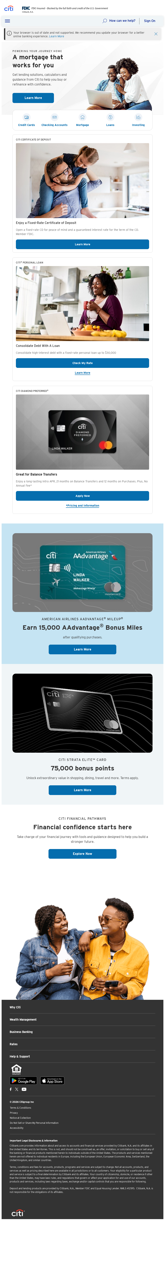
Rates (14, 1044)
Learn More (56, 36)
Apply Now (112, 495)
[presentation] (62, 12)
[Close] (156, 33)
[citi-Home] (9, 9)
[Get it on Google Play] (23, 1081)
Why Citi (15, 1007)
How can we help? (122, 21)
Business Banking (21, 1031)
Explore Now (95, 854)
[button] (7, 21)
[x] (17, 1089)
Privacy (14, 1112)
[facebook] (11, 1089)
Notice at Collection (20, 1117)
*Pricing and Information (107, 505)
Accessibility (16, 1127)
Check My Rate (102, 363)
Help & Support (20, 1056)
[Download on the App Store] (52, 1081)
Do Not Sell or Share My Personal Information (34, 1122)
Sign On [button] (149, 21)
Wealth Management (23, 1019)
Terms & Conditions (20, 1107)
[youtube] (24, 1089)
